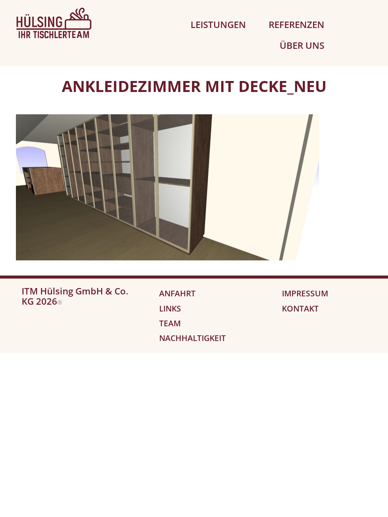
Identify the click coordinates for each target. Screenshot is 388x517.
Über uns (302, 45)
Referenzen (296, 24)
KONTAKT (300, 308)
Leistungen (218, 24)
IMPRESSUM (305, 293)
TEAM (170, 323)
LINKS (170, 308)
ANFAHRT (177, 293)
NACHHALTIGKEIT (192, 338)
